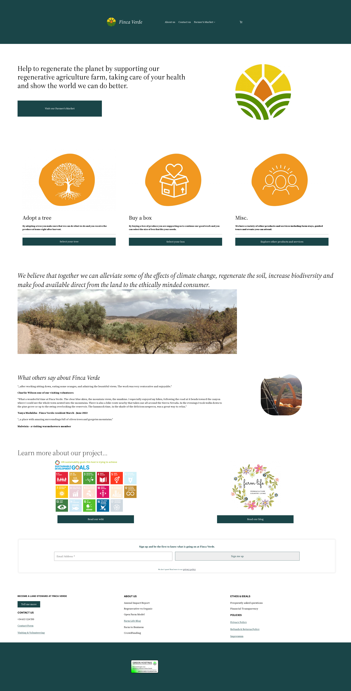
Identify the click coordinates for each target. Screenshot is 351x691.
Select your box (175, 241)
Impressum (236, 636)
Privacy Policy (238, 622)
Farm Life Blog (132, 621)
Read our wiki (96, 519)
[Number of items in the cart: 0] (241, 22)
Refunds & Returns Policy (245, 629)
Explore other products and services (282, 241)
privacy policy (189, 569)
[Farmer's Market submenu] (214, 22)
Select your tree (69, 241)
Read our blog (255, 519)
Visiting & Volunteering (31, 632)
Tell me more (29, 604)
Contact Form (25, 625)
